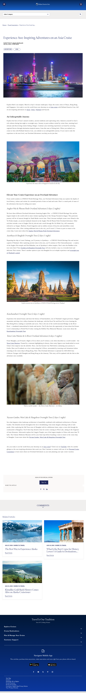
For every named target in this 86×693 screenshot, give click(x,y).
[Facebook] (40, 489)
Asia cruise (54, 107)
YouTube (64, 447)
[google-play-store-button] (34, 664)
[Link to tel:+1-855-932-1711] (81, 4)
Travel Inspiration (13, 25)
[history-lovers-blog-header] (64, 521)
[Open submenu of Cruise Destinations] (81, 633)
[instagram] (52, 672)
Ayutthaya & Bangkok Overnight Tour (33, 248)
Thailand (38, 110)
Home (4, 25)
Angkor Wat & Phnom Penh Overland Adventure (44, 231)
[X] (43, 489)
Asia (16, 49)
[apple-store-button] (52, 664)
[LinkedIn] (46, 489)
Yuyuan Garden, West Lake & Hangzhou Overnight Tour (47, 437)
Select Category (8, 14)
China (33, 110)
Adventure (8, 49)
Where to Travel (19, 545)
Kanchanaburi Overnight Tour (16, 331)
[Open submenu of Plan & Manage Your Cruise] (81, 637)
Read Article (8, 553)
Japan (28, 110)
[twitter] (43, 672)
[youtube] (38, 672)
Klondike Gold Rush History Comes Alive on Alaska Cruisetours (22, 591)
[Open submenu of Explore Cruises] (81, 628)
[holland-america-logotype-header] (43, 4)
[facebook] (33, 672)
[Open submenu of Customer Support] (81, 642)
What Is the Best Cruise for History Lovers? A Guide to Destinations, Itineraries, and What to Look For (63, 550)
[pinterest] (47, 672)
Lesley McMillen (17, 43)
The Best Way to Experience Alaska (21, 549)
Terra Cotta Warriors (13, 343)
